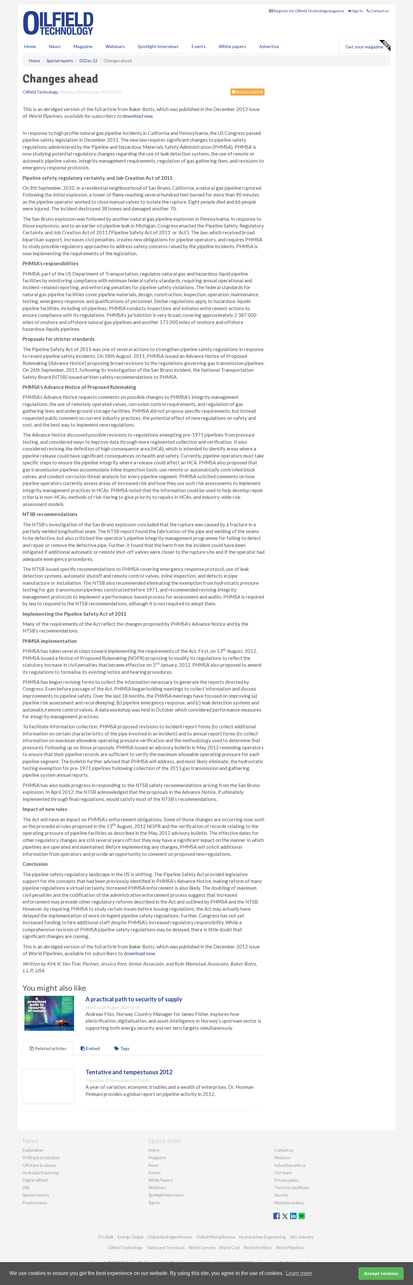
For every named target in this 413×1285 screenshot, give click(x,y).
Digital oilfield (35, 1180)
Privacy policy (286, 1180)
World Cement (201, 1247)
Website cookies (289, 1202)
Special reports (36, 1195)
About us (282, 1157)
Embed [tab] (92, 1048)
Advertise (269, 46)
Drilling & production (41, 1157)
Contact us (379, 11)
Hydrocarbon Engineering (262, 1236)
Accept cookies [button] (381, 1273)
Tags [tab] (124, 1048)
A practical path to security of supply (134, 999)
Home (30, 46)
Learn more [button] (299, 1273)
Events (199, 46)
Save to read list (249, 91)
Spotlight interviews (158, 46)
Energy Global (130, 1236)
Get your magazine (364, 46)
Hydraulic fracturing (41, 1172)
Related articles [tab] (50, 1048)
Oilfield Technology (40, 92)
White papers (232, 46)
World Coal (229, 1247)
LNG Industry (301, 1236)
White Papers (160, 1180)
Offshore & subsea (39, 1165)
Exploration (33, 1150)
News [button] (55, 46)
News (153, 1165)
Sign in (357, 11)
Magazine (83, 46)
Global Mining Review (215, 1236)
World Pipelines (290, 1247)
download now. (137, 116)
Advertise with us (290, 1165)
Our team (283, 1172)
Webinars (115, 46)
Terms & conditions (291, 1187)
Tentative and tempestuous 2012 (129, 1072)
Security (281, 1195)
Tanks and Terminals (166, 1247)
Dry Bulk (106, 1236)
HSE (26, 1187)
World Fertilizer (258, 1247)
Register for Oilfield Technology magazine (308, 11)
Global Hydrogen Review (169, 1236)
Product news (35, 1202)
